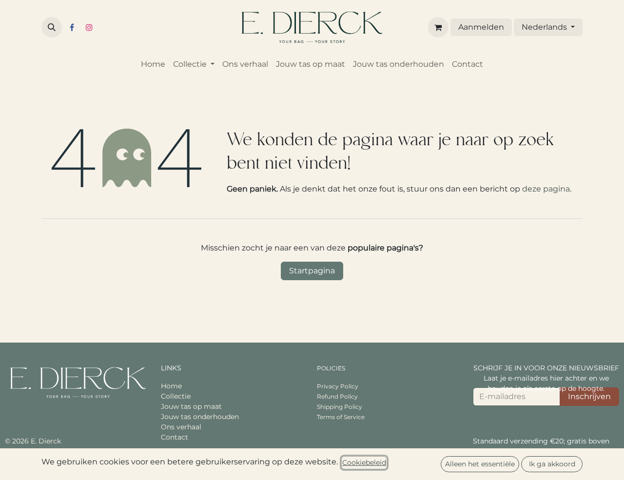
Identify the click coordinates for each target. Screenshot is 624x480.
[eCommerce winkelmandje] (438, 27)
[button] (51, 27)
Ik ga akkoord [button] (552, 464)
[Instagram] (89, 27)
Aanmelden (481, 27)
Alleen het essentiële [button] (480, 464)
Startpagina (312, 270)
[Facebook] (71, 27)
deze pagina (546, 188)
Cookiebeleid (364, 462)
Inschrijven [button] (589, 396)
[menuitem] (153, 64)
